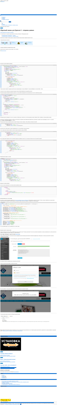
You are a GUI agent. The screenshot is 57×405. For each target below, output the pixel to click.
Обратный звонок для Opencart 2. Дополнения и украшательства (12, 330)
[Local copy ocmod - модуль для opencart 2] (28, 361)
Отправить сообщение (5, 19)
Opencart (3, 17)
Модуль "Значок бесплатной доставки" (8, 359)
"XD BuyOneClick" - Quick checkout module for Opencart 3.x (11, 384)
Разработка (3, 377)
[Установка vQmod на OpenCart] (28, 344)
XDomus (8, 32)
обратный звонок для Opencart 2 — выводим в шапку (10, 36)
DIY (2, 375)
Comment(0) (11, 32)
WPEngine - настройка (5, 382)
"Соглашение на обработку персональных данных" (12, 404)
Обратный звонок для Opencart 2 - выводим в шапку (8, 367)
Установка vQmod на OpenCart (6, 353)
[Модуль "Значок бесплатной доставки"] (28, 356)
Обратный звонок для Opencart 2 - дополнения (7, 368)
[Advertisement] (28, 8)
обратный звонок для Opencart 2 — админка (9, 35)
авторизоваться (16, 371)
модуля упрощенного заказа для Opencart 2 (21, 200)
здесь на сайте (17, 234)
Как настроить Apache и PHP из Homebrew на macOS (10, 381)
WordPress (3, 18)
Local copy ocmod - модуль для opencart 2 (8, 365)
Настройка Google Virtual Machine (7, 383)
